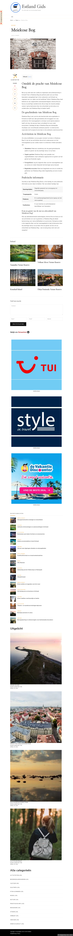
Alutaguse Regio (16, 861)
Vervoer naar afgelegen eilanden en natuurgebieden (31, 548)
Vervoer (19, 546)
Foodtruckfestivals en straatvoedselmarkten (29, 555)
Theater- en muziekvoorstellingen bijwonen (29, 605)
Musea (18, 560)
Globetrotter (15, 79)
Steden (12, 912)
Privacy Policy (16, 933)
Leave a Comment (15, 35)
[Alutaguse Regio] (36, 834)
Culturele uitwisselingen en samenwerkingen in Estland (32, 527)
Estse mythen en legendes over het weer (28, 584)
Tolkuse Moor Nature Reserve (49, 262)
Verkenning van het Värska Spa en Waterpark (29, 570)
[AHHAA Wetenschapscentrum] (36, 717)
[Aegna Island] (36, 658)
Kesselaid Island (16, 289)
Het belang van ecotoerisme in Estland (28, 591)
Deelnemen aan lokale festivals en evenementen (31, 534)
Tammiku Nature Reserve (19, 265)
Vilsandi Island (21, 577)
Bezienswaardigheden (18, 879)
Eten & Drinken (21, 553)
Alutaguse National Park (19, 802)
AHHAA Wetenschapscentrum (20, 744)
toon (29, 76)
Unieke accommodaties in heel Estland (28, 541)
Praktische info (21, 589)
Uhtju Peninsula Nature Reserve (50, 289)
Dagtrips (19, 568)
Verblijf (19, 539)
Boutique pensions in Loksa (24, 612)
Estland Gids (34, 7)
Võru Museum (21, 562)
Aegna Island (14, 685)
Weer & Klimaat (21, 518)
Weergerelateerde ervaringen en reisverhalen (30, 520)
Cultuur (19, 525)
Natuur (13, 25)
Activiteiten (20, 532)
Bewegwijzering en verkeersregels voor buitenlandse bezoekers (35, 620)
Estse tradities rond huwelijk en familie (28, 598)
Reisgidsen (13, 907)
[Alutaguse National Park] (36, 776)
